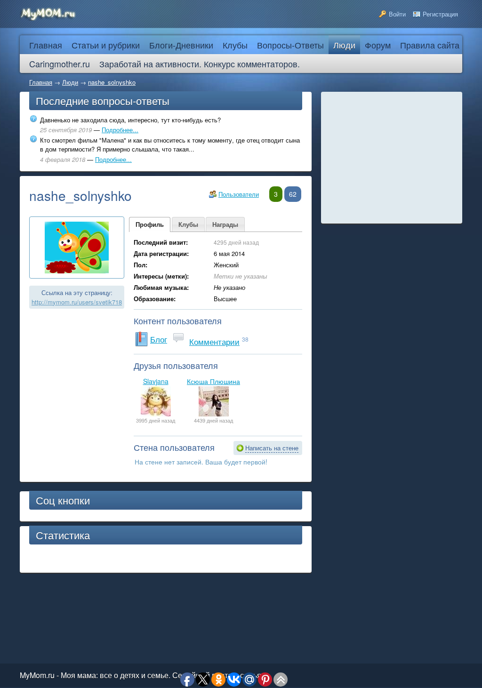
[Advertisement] (391, 157)
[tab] (149, 224)
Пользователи (238, 194)
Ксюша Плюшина (213, 381)
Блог (158, 339)
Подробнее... (120, 129)
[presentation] (149, 224)
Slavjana (156, 381)
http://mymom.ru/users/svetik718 (77, 301)
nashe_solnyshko (112, 82)
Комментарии (214, 341)
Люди (70, 82)
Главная (40, 82)
